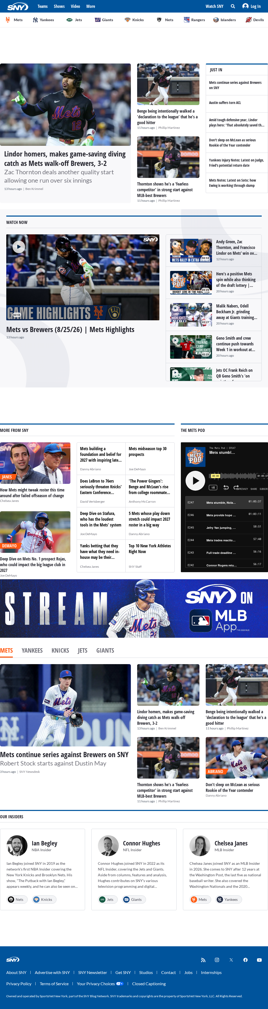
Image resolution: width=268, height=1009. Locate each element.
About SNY (16, 972)
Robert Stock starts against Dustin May (53, 763)
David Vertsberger (92, 501)
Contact (168, 972)
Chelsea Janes (9, 501)
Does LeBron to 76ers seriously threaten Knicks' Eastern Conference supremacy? (101, 489)
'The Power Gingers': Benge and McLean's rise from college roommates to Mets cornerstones (148, 489)
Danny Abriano (90, 469)
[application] (82, 277)
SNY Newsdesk (29, 772)
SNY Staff (135, 567)
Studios (146, 972)
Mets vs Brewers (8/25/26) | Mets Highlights (70, 329)
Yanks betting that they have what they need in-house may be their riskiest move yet (100, 554)
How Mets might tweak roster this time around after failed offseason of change (32, 492)
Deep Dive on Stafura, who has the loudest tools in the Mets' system (100, 519)
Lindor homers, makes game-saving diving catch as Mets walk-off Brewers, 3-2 (65, 158)
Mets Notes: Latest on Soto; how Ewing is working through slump (232, 183)
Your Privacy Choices (96, 983)
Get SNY (123, 972)
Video (75, 6)
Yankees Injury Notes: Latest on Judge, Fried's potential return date (236, 163)
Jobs (188, 972)
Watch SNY (215, 6)
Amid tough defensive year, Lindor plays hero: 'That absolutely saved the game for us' (236, 125)
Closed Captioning (149, 983)
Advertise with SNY (52, 972)
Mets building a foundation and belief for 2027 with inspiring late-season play (100, 457)
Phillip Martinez (169, 128)
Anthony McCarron (142, 501)
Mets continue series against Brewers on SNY (64, 754)
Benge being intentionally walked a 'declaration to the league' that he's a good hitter (167, 116)
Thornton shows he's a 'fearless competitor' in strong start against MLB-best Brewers (165, 189)
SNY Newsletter (92, 972)
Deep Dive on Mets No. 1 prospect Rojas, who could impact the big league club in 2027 (33, 564)
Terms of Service (54, 983)
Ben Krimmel (34, 189)
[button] (251, 6)
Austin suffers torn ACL (225, 102)
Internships (211, 972)
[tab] (6, 651)
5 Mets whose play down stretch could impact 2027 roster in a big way (149, 519)
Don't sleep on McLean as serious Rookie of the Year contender (232, 142)
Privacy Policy (18, 983)
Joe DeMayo (8, 575)
